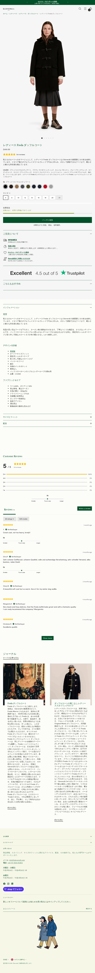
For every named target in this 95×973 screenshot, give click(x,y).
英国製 (12, 351)
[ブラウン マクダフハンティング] (11, 186)
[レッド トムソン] (45, 186)
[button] (42, 138)
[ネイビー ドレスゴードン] (39, 186)
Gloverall (16, 963)
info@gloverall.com (17, 860)
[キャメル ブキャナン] (16, 186)
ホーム (5, 14)
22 (59, 197)
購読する (89, 908)
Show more (47, 638)
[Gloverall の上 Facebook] (4, 884)
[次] (68, 2)
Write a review (84, 508)
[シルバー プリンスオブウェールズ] (51, 186)
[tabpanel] (47, 580)
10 (18, 197)
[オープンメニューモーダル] (85, 8)
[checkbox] (23, 519)
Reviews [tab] (9, 509)
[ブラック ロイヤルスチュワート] (5, 186)
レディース (13, 14)
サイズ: (6, 193)
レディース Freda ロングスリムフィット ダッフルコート (41, 174)
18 (45, 197)
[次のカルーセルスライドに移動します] (90, 441)
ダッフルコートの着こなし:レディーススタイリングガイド (70, 704)
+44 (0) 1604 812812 (15, 863)
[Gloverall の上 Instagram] (8, 884)
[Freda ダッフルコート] (24, 684)
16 (38, 197)
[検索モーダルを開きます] (80, 8)
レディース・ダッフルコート (28, 14)
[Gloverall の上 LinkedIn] (12, 884)
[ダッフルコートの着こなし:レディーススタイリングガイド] (71, 684)
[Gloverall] (8, 9)
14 (32, 197)
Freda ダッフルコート (17, 703)
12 (25, 197)
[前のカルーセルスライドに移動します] (84, 441)
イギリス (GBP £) (19, 959)
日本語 (5, 959)
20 (52, 197)
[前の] (27, 2)
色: (17, 182)
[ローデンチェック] (28, 186)
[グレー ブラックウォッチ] (22, 186)
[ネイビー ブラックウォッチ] (34, 186)
